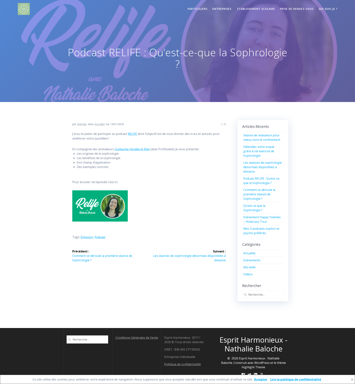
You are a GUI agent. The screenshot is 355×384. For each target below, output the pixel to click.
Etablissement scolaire (256, 9)
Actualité (99, 124)
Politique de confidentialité (182, 364)
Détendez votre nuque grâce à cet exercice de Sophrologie (258, 151)
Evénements (251, 260)
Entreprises (222, 9)
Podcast (99, 237)
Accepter (260, 379)
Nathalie (82, 124)
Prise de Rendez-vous (297, 9)
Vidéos (248, 274)
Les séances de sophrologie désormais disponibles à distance (262, 167)
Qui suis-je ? (328, 9)
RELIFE (132, 134)
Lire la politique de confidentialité (295, 379)
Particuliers (197, 9)
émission (87, 237)
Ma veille (249, 267)
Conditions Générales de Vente (136, 338)
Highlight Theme (253, 367)
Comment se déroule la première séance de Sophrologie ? (259, 194)
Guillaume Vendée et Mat (132, 149)
